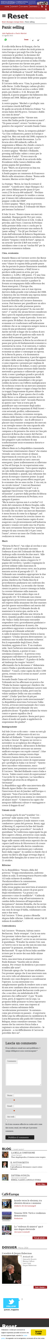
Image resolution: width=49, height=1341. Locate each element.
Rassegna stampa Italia (15, 22)
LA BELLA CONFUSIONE (23, 1152)
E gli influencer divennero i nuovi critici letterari (26, 1168)
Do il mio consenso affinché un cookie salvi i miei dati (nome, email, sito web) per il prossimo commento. (23, 1127)
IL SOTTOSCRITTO (19, 1162)
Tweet (26, 39)
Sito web (10, 1117)
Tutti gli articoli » (40, 1238)
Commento (11, 1061)
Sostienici (34, 6)
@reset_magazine (11, 1310)
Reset (4, 22)
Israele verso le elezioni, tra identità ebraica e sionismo (28, 1202)
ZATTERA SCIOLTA (20, 1175)
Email (10, 1106)
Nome (10, 1096)
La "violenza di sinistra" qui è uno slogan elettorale (28, 1228)
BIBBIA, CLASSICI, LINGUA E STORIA (26, 1180)
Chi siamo (24, 6)
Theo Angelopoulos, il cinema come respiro (28, 1157)
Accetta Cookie (38, 1332)
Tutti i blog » (41, 1184)
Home (7, 6)
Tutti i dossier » (40, 1287)
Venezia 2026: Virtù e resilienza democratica (30, 1214)
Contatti (14, 6)
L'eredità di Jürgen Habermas (17, 1253)
